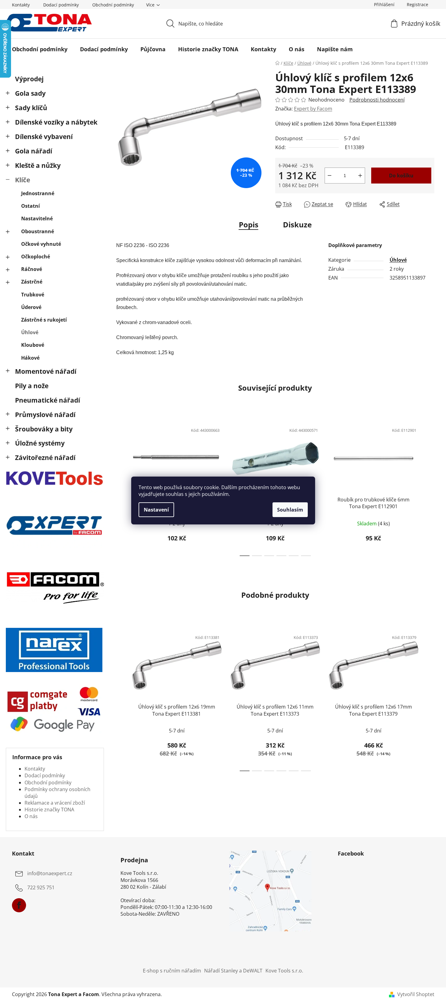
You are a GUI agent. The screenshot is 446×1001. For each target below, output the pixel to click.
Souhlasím (290, 509)
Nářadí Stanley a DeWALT (233, 970)
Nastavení (156, 509)
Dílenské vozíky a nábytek (56, 122)
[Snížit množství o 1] (329, 175)
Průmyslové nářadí (45, 414)
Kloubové (32, 345)
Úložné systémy (40, 443)
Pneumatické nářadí (47, 400)
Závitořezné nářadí (45, 457)
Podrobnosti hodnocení (377, 99)
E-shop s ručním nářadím (172, 970)
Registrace (417, 4)
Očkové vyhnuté (41, 244)
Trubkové (32, 294)
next (429, 488)
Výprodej (29, 79)
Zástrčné (31, 281)
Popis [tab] (248, 224)
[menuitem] (40, 49)
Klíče (22, 180)
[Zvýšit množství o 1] (360, 175)
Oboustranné (37, 231)
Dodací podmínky (61, 5)
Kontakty (21, 5)
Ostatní (30, 206)
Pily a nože (31, 385)
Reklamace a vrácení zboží (55, 802)
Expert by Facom (313, 108)
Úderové (31, 307)
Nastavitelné (37, 218)
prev (121, 488)
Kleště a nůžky (38, 165)
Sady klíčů (31, 107)
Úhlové (29, 332)
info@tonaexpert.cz (49, 873)
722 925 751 (41, 887)
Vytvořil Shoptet (415, 994)
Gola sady (30, 93)
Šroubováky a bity (44, 429)
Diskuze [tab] (297, 224)
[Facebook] (19, 905)
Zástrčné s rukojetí (44, 319)
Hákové (30, 357)
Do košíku (401, 175)
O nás (31, 816)
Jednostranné (37, 193)
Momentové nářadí (45, 371)
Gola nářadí (33, 151)
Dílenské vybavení (44, 136)
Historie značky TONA (49, 809)
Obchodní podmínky (113, 5)
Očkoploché (35, 256)
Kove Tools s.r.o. (284, 970)
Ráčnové (31, 269)
